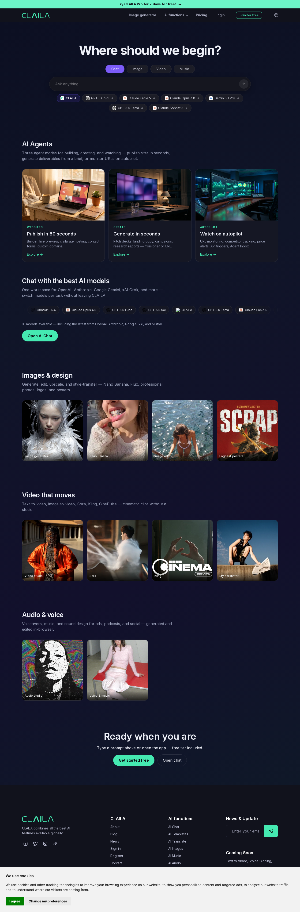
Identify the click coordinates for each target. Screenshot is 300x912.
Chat (115, 69)
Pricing (201, 15)
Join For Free (249, 15)
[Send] (243, 84)
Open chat (172, 760)
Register (116, 856)
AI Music (174, 856)
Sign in (115, 848)
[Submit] (271, 831)
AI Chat (173, 827)
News (114, 841)
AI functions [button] (175, 15)
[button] (150, 4)
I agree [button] (14, 901)
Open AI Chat (40, 335)
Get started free (134, 760)
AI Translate (177, 841)
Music (184, 69)
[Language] (276, 15)
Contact (116, 863)
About (115, 827)
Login (220, 15)
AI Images (175, 848)
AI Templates (178, 834)
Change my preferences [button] (48, 901)
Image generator (142, 15)
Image (137, 69)
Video (161, 69)
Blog (113, 834)
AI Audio (174, 863)
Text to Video (236, 861)
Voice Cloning (260, 861)
